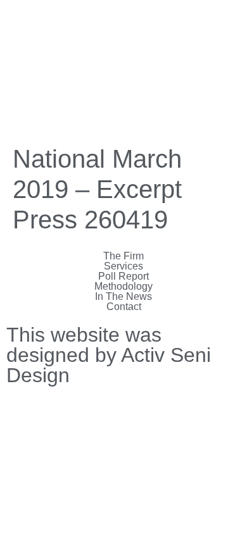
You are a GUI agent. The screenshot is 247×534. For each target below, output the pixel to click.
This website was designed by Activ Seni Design (108, 355)
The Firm (123, 256)
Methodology (123, 287)
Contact (123, 307)
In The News (123, 297)
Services (123, 266)
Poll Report (123, 276)
